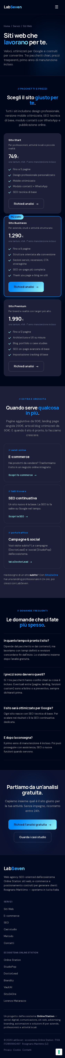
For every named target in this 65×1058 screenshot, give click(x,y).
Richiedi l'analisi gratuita (32, 824)
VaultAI (8, 987)
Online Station (12, 960)
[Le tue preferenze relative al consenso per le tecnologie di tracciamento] (59, 1052)
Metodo (8, 936)
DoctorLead (11, 973)
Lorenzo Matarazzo (15, 1000)
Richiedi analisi (26, 204)
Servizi (16, 26)
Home (7, 26)
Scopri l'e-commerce (22, 475)
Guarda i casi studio (32, 837)
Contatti (9, 943)
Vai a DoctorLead (20, 561)
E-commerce (11, 915)
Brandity (9, 980)
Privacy (8, 1049)
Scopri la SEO (18, 516)
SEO (6, 922)
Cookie (17, 1049)
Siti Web (9, 909)
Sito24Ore (51, 575)
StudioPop (10, 966)
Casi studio (10, 929)
